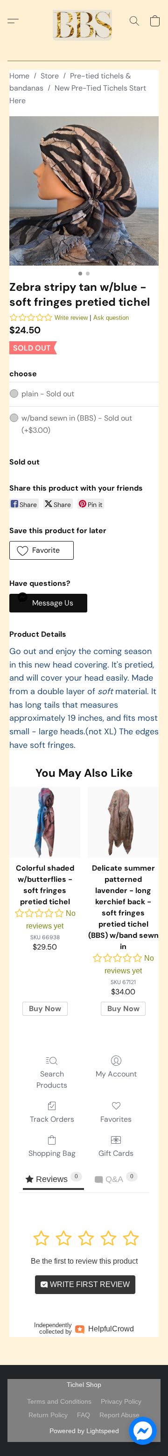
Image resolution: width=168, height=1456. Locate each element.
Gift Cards (115, 1153)
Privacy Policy (121, 1401)
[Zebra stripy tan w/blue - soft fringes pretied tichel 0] (84, 191)
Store (50, 76)
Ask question (111, 317)
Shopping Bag (52, 1153)
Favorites (116, 1119)
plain (47, 394)
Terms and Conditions (59, 1401)
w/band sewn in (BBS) (76, 424)
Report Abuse (119, 1415)
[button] (84, 21)
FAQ (83, 1415)
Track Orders (52, 1119)
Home (19, 76)
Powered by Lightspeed (84, 1431)
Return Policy (48, 1415)
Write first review (89, 1284)
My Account (116, 1074)
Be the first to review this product (84, 1261)
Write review (71, 317)
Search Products (51, 1079)
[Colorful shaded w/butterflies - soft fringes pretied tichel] (44, 822)
